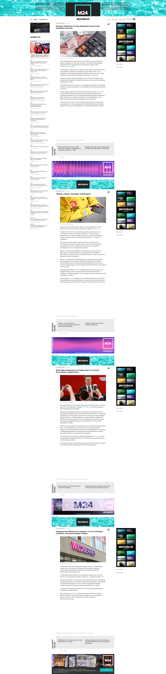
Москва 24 (83, 19)
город (40, 81)
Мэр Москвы (34, 41)
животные (32, 100)
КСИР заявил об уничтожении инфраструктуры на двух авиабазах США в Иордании (38, 133)
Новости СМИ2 (55, 179)
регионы (41, 87)
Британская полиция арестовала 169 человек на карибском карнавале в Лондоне (38, 63)
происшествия (33, 65)
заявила (72, 593)
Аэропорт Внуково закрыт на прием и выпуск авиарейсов (39, 165)
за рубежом (39, 65)
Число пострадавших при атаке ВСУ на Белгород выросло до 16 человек (39, 219)
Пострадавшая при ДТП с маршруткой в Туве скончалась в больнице (39, 85)
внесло (81, 85)
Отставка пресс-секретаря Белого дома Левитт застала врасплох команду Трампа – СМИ (39, 70)
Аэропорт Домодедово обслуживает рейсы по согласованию (38, 159)
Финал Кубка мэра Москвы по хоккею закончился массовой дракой (38, 226)
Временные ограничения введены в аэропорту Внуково (38, 178)
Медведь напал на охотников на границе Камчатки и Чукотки (37, 98)
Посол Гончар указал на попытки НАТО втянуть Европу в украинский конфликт (39, 126)
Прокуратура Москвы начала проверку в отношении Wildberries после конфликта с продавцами (97, 641)
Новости (35, 37)
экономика (37, 201)
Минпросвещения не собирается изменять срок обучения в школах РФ (38, 185)
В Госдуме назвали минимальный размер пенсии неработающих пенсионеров (38, 119)
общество (32, 81)
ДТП (38, 87)
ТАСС (102, 577)
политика (32, 73)
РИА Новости (96, 229)
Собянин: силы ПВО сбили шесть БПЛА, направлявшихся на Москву (39, 140)
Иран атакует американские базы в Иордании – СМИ (38, 172)
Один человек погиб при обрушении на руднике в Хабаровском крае (39, 91)
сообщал (98, 92)
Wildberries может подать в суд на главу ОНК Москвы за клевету (70, 640)
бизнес (61, 333)
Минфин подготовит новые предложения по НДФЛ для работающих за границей (97, 147)
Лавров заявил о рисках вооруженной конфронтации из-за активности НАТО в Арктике (39, 213)
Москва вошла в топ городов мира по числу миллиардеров (69, 486)
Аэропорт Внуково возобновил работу (39, 146)
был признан (96, 436)
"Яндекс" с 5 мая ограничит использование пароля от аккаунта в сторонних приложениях (69, 324)
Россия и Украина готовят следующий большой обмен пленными (39, 191)
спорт (38, 228)
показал (72, 278)
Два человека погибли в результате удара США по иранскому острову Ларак (39, 205)
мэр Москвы (32, 143)
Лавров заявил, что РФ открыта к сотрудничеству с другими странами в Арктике (39, 198)
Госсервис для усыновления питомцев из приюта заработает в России (39, 112)
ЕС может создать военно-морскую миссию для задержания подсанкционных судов (38, 105)
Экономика (67, 23)
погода (36, 81)
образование (33, 187)
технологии (42, 114)
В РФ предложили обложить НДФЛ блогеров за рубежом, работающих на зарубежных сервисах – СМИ (69, 148)
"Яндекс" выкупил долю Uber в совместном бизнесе (94, 324)
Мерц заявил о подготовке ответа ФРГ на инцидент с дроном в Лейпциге (39, 152)
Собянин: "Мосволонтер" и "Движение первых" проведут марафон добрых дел (40, 56)
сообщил (77, 270)
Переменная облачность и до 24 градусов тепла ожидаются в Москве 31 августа (39, 78)
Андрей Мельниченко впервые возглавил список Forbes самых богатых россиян (97, 486)
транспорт (32, 148)
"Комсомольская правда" (67, 67)
